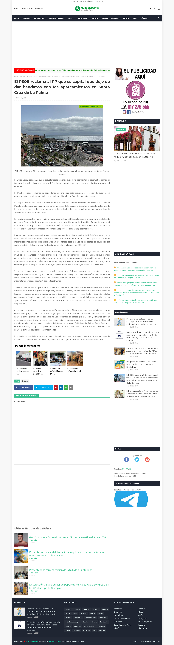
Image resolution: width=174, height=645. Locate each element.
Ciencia (102, 630)
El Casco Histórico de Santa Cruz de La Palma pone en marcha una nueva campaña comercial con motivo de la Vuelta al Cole (136, 292)
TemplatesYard (32, 641)
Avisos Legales (146, 641)
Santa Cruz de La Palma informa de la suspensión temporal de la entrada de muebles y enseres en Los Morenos (142, 336)
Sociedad (83, 613)
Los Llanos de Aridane (122, 618)
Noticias (22, 76)
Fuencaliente (118, 615)
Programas (78, 618)
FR (130, 469)
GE (127, 469)
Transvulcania (91, 618)
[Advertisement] (87, 45)
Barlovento (118, 609)
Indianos (77, 626)
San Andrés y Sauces (145, 622)
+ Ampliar (33, 540)
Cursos (92, 613)
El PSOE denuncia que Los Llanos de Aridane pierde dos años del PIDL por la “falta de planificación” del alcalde (142, 351)
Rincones (86, 630)
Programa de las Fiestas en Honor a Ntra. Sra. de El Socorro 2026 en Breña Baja (142, 364)
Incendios (101, 626)
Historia (68, 626)
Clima (68, 630)
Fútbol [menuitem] (144, 18)
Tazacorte (141, 625)
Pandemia (104, 622)
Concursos (102, 618)
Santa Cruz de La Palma (122, 625)
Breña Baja (118, 612)
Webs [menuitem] (135, 18)
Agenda (77, 609)
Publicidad (39, 9)
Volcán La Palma (71, 613)
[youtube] (159, 9)
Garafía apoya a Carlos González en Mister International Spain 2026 (67, 537)
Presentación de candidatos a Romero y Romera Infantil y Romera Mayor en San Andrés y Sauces (135, 269)
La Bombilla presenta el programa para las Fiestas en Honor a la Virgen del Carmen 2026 (135, 301)
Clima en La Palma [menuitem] (56, 18)
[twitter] (154, 9)
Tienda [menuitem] (126, 18)
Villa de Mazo (142, 628)
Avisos (100, 613)
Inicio (16, 9)
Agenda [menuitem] (95, 18)
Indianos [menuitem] (115, 18)
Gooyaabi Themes (55, 641)
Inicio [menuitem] (17, 18)
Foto (94, 630)
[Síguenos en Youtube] (147, 461)
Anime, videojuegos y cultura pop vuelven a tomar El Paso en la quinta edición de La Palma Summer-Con (52, 70)
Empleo (94, 622)
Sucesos (68, 618)
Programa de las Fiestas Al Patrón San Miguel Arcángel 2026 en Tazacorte (134, 155)
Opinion (85, 622)
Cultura (105, 609)
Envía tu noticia (27, 9)
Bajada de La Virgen (72, 622)
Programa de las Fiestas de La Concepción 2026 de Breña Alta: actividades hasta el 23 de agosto (141, 321)
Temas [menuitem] (26, 18)
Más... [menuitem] (70, 18)
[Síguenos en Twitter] (136, 461)
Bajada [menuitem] (105, 18)
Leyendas (76, 630)
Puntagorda (142, 618)
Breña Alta (141, 609)
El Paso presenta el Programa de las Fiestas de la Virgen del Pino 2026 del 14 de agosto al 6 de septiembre (142, 393)
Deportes (96, 609)
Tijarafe (116, 628)
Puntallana (118, 622)
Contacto (156, 641)
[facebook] (151, 9)
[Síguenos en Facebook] (126, 461)
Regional (86, 609)
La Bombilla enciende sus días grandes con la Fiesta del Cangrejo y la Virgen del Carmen (136, 276)
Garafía (140, 615)
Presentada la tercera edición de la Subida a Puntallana (60, 570)
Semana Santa (89, 626)
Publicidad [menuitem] (83, 18)
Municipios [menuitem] (39, 18)
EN (123, 469)
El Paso (140, 612)
